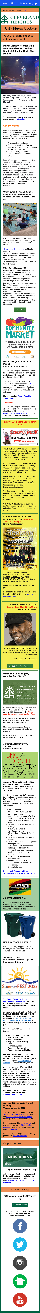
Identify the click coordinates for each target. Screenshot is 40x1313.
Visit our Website (20, 1205)
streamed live (26, 1123)
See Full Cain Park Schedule (20, 666)
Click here (24, 10)
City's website (11, 1129)
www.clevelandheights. (19, 1215)
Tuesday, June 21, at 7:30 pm (15, 1114)
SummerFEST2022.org (12, 1095)
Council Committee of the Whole (19, 1117)
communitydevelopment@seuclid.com (18, 413)
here (21, 508)
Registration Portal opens (14, 249)
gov (29, 1215)
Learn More (20, 309)
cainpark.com (21, 119)
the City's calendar (20, 1136)
